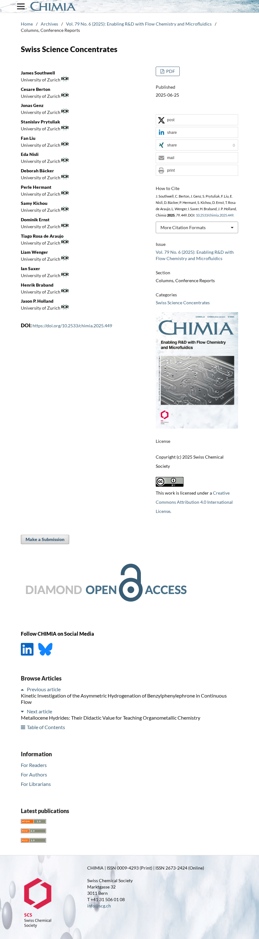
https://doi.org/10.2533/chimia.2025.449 (72, 325)
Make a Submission (45, 539)
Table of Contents (46, 727)
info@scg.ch (99, 905)
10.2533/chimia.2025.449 (214, 215)
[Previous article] (23, 689)
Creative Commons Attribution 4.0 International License (194, 502)
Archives (49, 24)
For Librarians (36, 784)
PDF (170, 71)
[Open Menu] (21, 6)
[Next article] (23, 711)
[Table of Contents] (23, 727)
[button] (197, 120)
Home (27, 24)
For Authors (34, 774)
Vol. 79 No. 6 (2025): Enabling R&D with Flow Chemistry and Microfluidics (139, 24)
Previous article (44, 689)
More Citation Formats (183, 227)
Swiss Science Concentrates (183, 302)
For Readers (34, 765)
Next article (39, 711)
